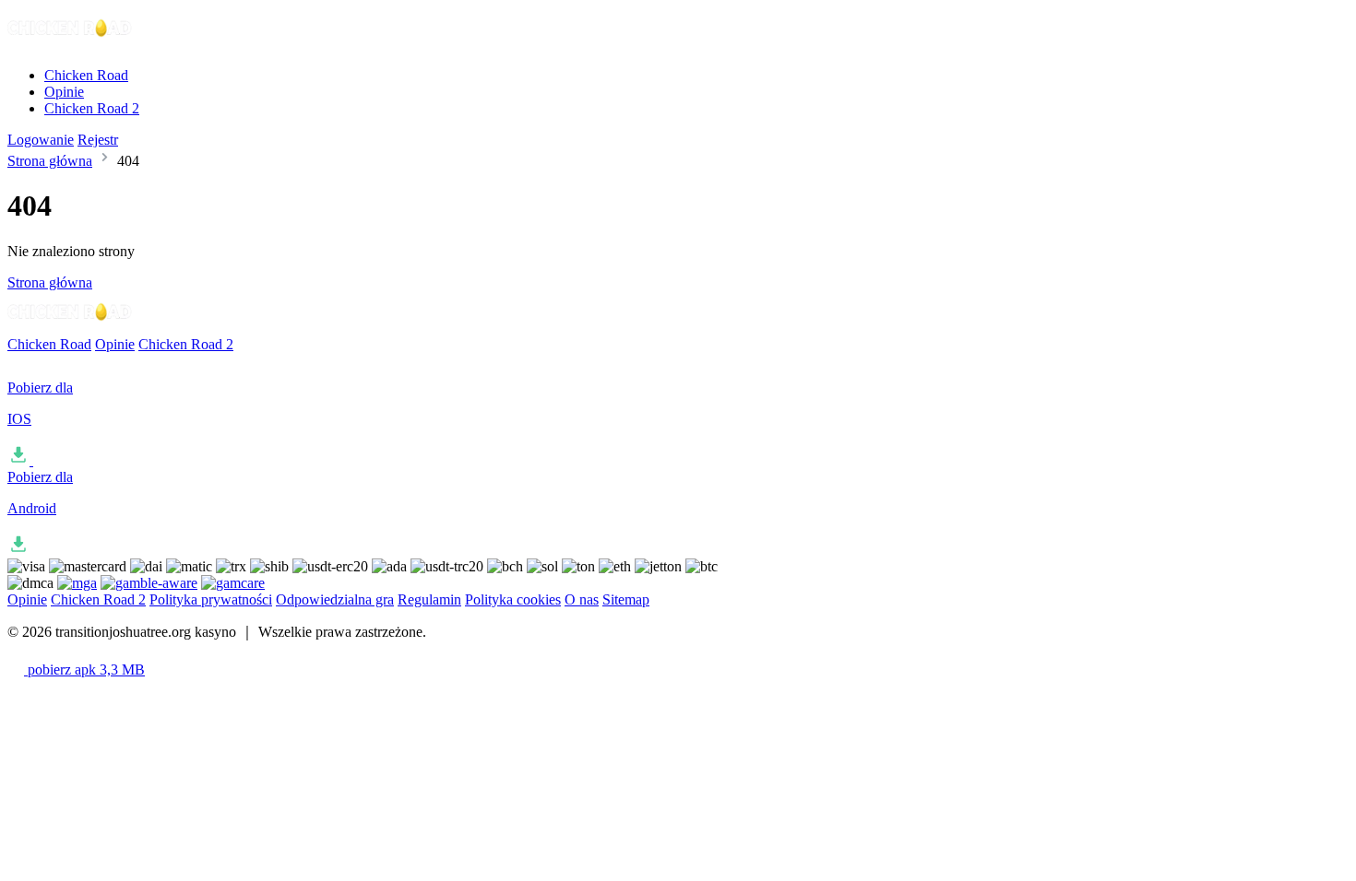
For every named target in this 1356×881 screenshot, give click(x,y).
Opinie (64, 92)
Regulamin (429, 599)
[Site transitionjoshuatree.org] (70, 44)
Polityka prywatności (210, 599)
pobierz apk (84, 669)
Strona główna (49, 161)
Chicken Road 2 (91, 108)
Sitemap (625, 599)
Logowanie (40, 139)
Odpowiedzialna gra (335, 599)
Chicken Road (86, 75)
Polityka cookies (513, 599)
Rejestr (97, 139)
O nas (582, 599)
